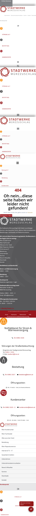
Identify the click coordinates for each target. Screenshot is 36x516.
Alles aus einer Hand (6, 245)
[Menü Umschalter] (18, 62)
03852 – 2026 (4, 271)
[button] (18, 65)
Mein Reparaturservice (9, 446)
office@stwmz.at (8, 295)
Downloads (3, 260)
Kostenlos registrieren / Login (8, 282)
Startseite (30, 212)
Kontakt (2, 262)
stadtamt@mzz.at (13, 354)
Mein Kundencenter (5, 240)
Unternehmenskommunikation (11, 463)
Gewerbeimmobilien (8, 454)
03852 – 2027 (4, 276)
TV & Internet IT (4, 249)
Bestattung (5, 46)
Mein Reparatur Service (6, 247)
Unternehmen (4, 253)
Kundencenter (6, 57)
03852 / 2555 (9, 352)
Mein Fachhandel (5, 242)
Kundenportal (4, 484)
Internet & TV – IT (7, 450)
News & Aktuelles (5, 258)
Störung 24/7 (6, 34)
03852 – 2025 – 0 (10, 293)
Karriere (2, 255)
